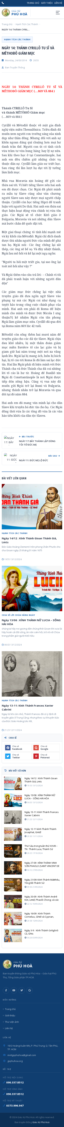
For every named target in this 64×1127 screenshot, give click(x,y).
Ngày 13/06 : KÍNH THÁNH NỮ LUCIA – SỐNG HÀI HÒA (31, 622)
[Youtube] (14, 990)
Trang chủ (33, 2)
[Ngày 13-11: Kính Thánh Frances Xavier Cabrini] (32, 674)
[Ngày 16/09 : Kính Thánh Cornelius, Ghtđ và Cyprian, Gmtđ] (13, 918)
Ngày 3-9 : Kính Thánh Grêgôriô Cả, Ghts (41, 932)
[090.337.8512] (3, 3)
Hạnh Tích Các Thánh (27, 24)
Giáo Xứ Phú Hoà (40, 1122)
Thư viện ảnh (12, 1021)
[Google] (29, 990)
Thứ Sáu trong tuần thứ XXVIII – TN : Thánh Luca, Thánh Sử (41, 847)
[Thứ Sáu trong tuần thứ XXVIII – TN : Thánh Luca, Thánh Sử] (13, 851)
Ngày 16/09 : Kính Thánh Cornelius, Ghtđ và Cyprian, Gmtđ (39, 915)
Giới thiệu (47, 2)
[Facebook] (6, 990)
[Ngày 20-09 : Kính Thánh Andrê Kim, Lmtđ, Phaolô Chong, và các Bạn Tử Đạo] (13, 901)
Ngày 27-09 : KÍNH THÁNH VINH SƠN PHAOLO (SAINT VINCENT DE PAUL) (42, 864)
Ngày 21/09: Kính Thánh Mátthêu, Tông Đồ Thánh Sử (42, 881)
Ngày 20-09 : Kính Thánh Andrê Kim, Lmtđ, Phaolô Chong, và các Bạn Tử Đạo (42, 898)
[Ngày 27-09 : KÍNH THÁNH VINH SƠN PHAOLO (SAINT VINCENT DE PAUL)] (13, 868)
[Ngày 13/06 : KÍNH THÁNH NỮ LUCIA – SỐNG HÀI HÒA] (32, 588)
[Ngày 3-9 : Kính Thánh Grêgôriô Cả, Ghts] (13, 935)
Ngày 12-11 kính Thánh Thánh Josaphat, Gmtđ (40, 830)
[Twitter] (21, 990)
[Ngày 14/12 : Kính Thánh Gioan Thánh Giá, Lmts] (32, 506)
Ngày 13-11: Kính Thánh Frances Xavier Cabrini (27, 707)
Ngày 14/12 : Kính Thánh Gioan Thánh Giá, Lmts (29, 540)
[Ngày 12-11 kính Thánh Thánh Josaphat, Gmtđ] (13, 834)
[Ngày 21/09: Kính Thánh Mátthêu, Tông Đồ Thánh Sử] (13, 884)
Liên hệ (58, 2)
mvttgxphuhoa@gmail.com (21, 1055)
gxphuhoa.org (15, 1061)
